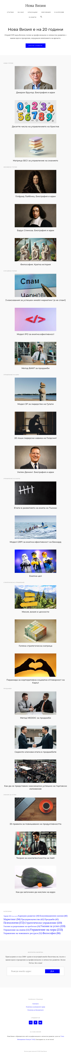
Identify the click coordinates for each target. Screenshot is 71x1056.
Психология (14, 922)
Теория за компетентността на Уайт (35, 858)
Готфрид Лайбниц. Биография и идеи (35, 196)
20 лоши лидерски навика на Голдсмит (35, 438)
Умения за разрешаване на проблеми (22, 926)
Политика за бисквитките (35, 1010)
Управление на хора (46, 929)
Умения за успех (53, 926)
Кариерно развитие (28, 916)
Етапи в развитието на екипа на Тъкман (35, 508)
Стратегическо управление (43, 922)
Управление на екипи (17, 929)
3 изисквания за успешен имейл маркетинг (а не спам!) (35, 300)
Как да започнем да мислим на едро (35, 892)
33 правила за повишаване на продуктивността (35, 824)
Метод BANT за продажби (35, 368)
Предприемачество (32, 919)
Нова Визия (35, 5)
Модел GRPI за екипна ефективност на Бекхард (35, 542)
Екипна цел (35, 576)
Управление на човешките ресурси (23, 933)
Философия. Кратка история (35, 264)
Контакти (36, 1004)
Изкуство (15, 916)
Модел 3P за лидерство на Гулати (35, 404)
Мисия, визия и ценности (35, 612)
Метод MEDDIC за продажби (35, 718)
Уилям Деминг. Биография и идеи (35, 472)
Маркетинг (12, 919)
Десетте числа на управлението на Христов (35, 126)
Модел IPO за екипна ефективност (35, 334)
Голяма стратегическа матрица (35, 646)
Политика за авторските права (35, 1007)
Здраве (7, 916)
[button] (41, 16)
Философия (51, 933)
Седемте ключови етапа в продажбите (35, 752)
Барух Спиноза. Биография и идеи (35, 230)
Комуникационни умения (53, 916)
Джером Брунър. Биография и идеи (35, 92)
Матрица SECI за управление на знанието (35, 160)
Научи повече (36, 45)
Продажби (51, 919)
